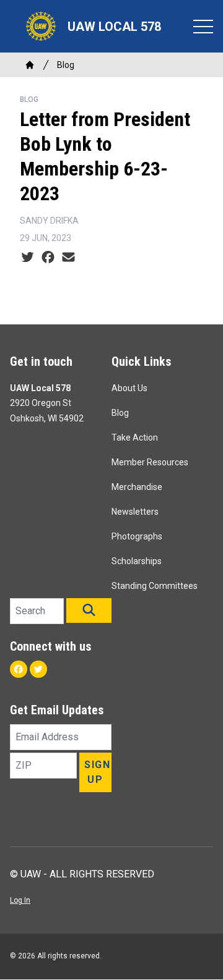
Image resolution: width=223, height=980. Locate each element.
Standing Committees (155, 586)
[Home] (30, 65)
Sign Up (97, 772)
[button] (89, 610)
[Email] (68, 257)
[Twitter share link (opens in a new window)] (27, 257)
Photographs (137, 536)
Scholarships (137, 561)
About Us (129, 388)
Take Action (135, 437)
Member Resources (150, 462)
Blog (65, 65)
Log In (20, 900)
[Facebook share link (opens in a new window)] (48, 257)
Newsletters (135, 512)
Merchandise (137, 487)
